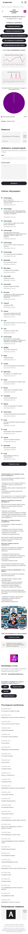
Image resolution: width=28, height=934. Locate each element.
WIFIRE (6, 691)
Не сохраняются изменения (14, 40)
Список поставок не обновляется (14, 36)
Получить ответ (14, 637)
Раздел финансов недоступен (14, 45)
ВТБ (5, 686)
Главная (3, 6)
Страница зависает (14, 26)
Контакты (21, 924)
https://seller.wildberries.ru (15, 674)
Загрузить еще (14, 464)
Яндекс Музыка (9, 696)
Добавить (14, 183)
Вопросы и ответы (14, 924)
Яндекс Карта (17, 686)
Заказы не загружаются (14, 31)
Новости (7, 924)
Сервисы (9, 6)
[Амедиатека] (11, 914)
